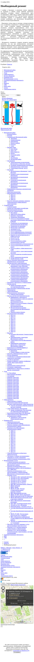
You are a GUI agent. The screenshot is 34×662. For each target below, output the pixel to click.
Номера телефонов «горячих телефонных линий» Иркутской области (19, 361)
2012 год (13, 451)
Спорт (12, 146)
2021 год (13, 324)
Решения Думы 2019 (13, 387)
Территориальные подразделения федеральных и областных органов (20, 163)
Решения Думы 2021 (13, 390)
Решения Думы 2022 (13, 392)
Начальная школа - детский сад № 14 (21, 506)
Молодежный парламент (14, 374)
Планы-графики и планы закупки (20, 352)
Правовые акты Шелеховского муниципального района (15, 428)
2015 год (13, 315)
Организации (11, 160)
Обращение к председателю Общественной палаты (18, 418)
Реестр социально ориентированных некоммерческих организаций (17, 260)
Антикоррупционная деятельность (13, 534)
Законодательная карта (13, 422)
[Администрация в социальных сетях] (1, 578)
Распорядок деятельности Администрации (19, 282)
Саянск (13, 156)
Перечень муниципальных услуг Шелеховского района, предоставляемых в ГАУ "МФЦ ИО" (19, 468)
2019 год (13, 321)
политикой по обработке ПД (21, 650)
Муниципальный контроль (14, 209)
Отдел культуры (15, 239)
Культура (13, 144)
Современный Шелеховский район (17, 137)
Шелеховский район (9, 132)
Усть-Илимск (14, 158)
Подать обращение (12, 355)
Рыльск (13, 153)
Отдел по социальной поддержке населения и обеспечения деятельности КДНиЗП (22, 220)
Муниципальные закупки (14, 349)
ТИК (5, 537)
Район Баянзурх (15, 152)
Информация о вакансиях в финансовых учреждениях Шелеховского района (18, 345)
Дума (5, 371)
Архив (2, 574)
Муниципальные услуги (11, 460)
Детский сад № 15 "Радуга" (18, 482)
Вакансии (10, 333)
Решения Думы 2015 (13, 382)
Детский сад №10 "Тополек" (19, 479)
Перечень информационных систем (17, 353)
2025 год (13, 198)
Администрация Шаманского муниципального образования (19, 280)
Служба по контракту (13, 359)
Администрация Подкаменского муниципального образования (20, 274)
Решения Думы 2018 (13, 386)
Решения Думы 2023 (13, 393)
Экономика (14, 138)
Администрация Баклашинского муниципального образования (20, 277)
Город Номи (14, 149)
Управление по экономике (18, 226)
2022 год (13, 325)
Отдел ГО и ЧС (15, 238)
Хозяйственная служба (17, 258)
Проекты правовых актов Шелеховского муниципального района (18, 425)
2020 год (13, 322)
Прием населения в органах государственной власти (18, 286)
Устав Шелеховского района (15, 423)
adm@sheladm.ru (5, 550)
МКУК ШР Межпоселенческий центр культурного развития (21, 498)
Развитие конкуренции (17, 294)
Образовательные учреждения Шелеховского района (19, 338)
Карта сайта (4, 573)
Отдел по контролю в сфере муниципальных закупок (18, 241)
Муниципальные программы (15, 313)
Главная (3, 555)
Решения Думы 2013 (13, 379)
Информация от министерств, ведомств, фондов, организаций (18, 369)
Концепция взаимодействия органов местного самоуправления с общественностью (20, 403)
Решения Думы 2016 (13, 383)
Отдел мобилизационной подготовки (21, 233)
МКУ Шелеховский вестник (18, 493)
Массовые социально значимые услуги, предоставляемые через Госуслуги (18, 525)
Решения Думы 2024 (13, 395)
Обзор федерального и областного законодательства (17, 453)
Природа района (15, 143)
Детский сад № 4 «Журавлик (19, 505)
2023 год (13, 195)
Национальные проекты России (16, 365)
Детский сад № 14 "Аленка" (18, 481)
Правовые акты (8, 420)
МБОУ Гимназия (15, 485)
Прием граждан (11, 284)
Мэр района (14, 212)
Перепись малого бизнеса (18, 312)
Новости (9, 64)
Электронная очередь (7, 576)
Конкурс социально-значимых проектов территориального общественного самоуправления (18, 202)
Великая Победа (11, 134)
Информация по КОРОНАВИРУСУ (17, 347)
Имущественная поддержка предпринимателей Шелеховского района (20, 309)
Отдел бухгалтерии (16, 230)
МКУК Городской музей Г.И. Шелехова (22, 496)
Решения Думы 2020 (13, 389)
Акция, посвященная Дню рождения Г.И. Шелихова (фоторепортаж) (21, 410)
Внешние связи (11, 147)
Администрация (8, 205)
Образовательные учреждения (19, 166)
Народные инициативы (14, 192)
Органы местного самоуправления (17, 263)
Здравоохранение (15, 140)
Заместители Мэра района (18, 214)
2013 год (13, 450)
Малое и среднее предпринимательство (18, 296)
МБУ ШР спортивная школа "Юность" (21, 484)
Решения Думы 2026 (13, 398)
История (9, 135)
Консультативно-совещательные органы (18, 288)
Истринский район (16, 159)
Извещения (14, 350)
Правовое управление (17, 215)
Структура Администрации (15, 211)
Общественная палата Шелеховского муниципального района (17, 415)
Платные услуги (12, 475)
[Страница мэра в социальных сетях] (1, 581)
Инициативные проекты (14, 193)
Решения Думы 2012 (13, 377)
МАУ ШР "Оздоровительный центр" (21, 503)
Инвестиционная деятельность (16, 293)
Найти (18, 95)
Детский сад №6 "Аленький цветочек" (21, 477)
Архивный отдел (15, 229)
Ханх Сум (13, 150)
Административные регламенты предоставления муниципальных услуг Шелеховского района (18, 463)
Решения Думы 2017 (13, 385)
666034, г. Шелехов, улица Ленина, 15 (11, 547)
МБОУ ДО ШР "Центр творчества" (20, 494)
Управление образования (18, 217)
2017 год (13, 318)
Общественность (8, 399)
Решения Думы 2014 (13, 380)
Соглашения (10, 376)
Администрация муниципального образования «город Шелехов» (20, 265)
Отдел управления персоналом (19, 257)
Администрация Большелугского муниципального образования (20, 268)
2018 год (13, 319)
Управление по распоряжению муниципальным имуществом (19, 223)
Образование (14, 141)
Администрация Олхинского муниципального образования (19, 271)
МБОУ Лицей (14, 487)
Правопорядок (11, 290)
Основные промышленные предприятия (22, 165)
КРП (5, 536)
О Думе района (11, 373)
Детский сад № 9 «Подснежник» (20, 478)
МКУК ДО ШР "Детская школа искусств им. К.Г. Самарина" (19, 514)
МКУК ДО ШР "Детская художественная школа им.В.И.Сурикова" (17, 490)
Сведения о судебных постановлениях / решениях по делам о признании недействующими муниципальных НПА (18, 457)
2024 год (13, 196)
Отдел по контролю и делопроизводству (22, 244)
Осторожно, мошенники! (14, 367)
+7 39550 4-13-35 (5, 549)
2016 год (13, 316)
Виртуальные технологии (18, 584)
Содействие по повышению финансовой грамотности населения (18, 357)
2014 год (13, 448)
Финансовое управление (18, 227)
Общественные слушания (14, 401)
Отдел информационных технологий (21, 232)
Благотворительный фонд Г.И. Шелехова (18, 413)
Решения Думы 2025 (13, 396)
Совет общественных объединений (17, 408)
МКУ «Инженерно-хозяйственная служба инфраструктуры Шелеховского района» (22, 518)
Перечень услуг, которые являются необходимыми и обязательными (17, 528)
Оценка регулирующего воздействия (17, 208)
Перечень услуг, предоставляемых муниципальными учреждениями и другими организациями (19, 532)
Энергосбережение (12, 291)
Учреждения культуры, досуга (19, 168)
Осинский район (15, 155)
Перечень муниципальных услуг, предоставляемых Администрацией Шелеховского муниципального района (18, 472)
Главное (9, 364)
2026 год (13, 199)
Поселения (10, 169)
